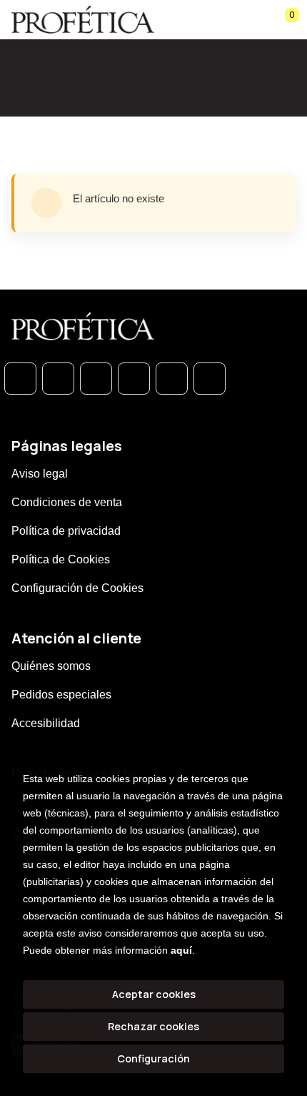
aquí (181, 950)
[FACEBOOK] (58, 378)
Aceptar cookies (154, 994)
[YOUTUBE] (209, 378)
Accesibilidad (45, 723)
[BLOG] (172, 378)
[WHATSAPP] (20, 378)
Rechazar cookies (153, 1026)
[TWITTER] (96, 378)
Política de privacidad (66, 531)
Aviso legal (39, 474)
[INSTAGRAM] (134, 378)
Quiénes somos (51, 666)
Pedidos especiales (61, 694)
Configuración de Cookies (77, 588)
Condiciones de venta (66, 502)
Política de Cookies (60, 559)
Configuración (153, 1058)
